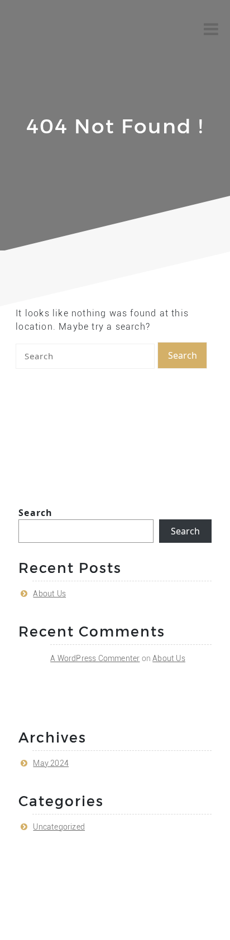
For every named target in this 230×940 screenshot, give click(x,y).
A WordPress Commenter (95, 658)
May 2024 (51, 763)
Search (35, 513)
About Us (49, 593)
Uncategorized (59, 826)
